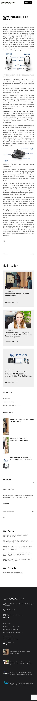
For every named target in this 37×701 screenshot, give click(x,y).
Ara (4, 517)
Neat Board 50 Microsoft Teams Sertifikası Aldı (22, 420)
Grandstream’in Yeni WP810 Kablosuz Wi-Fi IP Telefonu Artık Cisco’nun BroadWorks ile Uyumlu (17, 554)
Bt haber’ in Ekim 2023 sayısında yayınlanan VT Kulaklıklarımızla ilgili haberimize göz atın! (19, 439)
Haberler (10, 291)
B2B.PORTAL (28, 2)
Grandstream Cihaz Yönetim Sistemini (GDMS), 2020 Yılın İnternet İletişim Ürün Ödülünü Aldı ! (21, 458)
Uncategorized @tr (10, 405)
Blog (7, 24)
